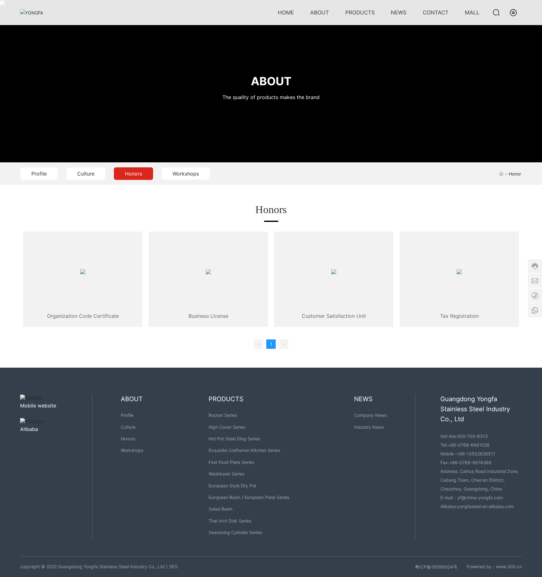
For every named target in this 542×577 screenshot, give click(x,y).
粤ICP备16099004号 (436, 566)
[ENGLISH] (513, 12)
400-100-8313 (472, 436)
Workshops (186, 173)
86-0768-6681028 (470, 445)
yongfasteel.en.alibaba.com (485, 506)
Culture (85, 173)
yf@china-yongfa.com (480, 497)
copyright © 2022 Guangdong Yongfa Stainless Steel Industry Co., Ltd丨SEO (99, 566)
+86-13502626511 (475, 453)
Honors (133, 173)
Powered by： (481, 566)
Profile (39, 173)
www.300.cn (509, 566)
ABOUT (271, 81)
